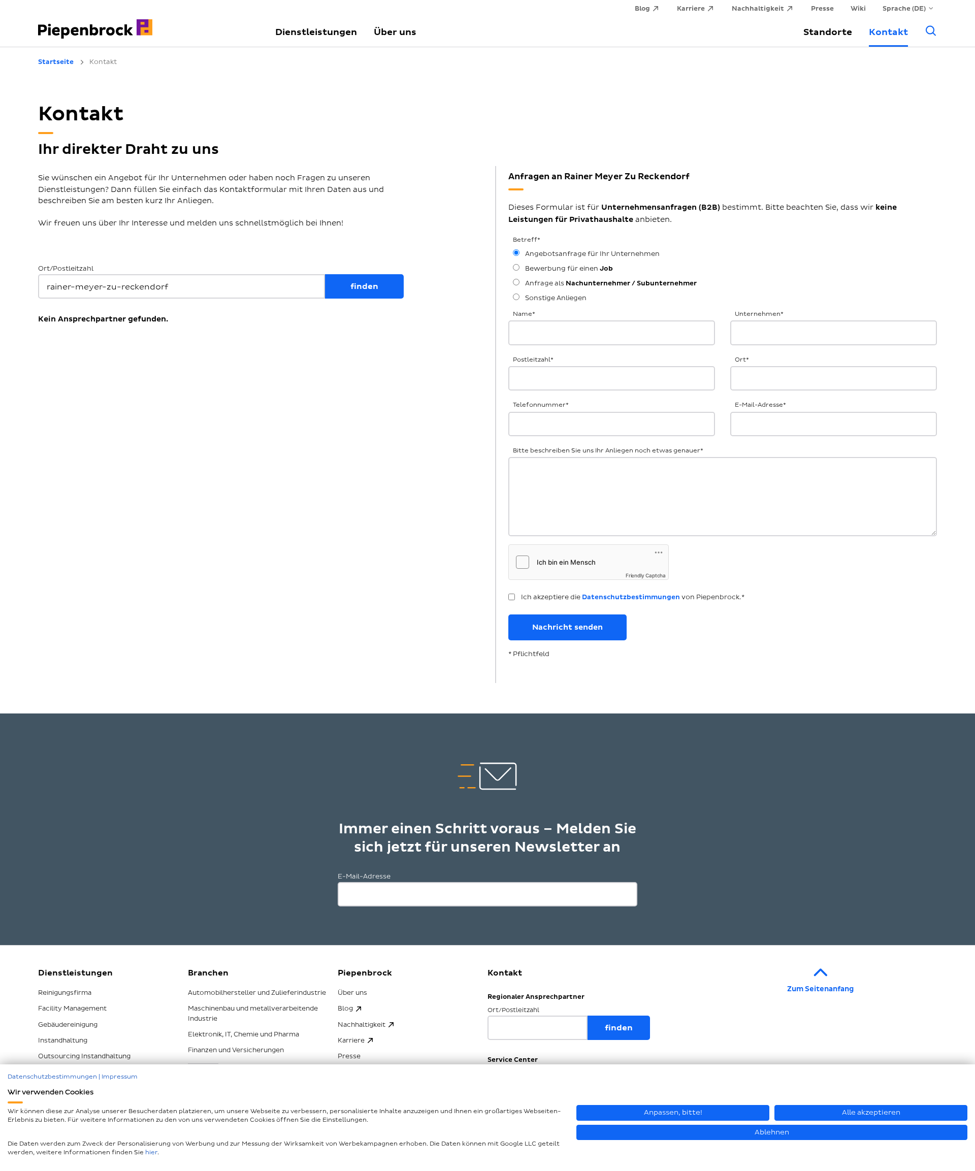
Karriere (351, 1040)
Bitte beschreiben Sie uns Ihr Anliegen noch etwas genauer (608, 450)
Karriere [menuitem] (691, 9)
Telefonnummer (541, 405)
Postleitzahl (533, 360)
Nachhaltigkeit (361, 1025)
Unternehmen (759, 314)
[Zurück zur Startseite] (144, 23)
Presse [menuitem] (822, 9)
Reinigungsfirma (64, 993)
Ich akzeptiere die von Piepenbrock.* (632, 597)
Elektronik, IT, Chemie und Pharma (243, 1034)
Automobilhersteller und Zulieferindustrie (257, 993)
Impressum (120, 1077)
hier (151, 1152)
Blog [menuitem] (642, 9)
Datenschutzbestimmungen (631, 597)
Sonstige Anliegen (555, 298)
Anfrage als (610, 283)
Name (524, 314)
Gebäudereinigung (68, 1025)
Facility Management (72, 1008)
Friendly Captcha (646, 575)
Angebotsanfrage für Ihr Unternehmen (592, 254)
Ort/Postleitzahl (65, 269)
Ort (742, 360)
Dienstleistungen (316, 32)
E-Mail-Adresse (760, 405)
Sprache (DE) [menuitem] (904, 9)
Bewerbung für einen (568, 269)
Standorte (827, 32)
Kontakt (888, 32)
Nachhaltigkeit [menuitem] (758, 9)
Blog (345, 1008)
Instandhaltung (62, 1040)
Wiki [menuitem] (858, 9)
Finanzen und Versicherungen (236, 1050)
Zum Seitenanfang (820, 989)
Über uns (395, 32)
